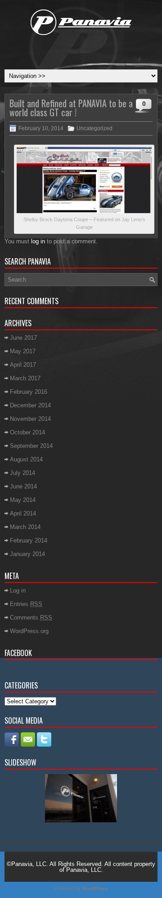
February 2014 (28, 540)
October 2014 (27, 432)
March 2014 (25, 527)
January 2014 (27, 554)
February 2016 (28, 391)
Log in (18, 590)
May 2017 (23, 351)
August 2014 (26, 459)
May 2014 (23, 500)
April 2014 (23, 513)
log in (38, 241)
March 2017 (25, 378)
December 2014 (30, 405)
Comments (31, 617)
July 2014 (22, 473)
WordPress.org (29, 631)
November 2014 (30, 418)
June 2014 (23, 486)
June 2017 (23, 337)
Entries (26, 604)
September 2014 (31, 445)
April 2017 (23, 364)
